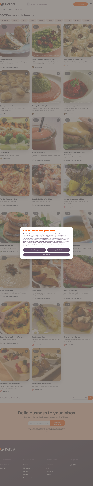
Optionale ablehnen (58, 250)
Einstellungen (35, 250)
